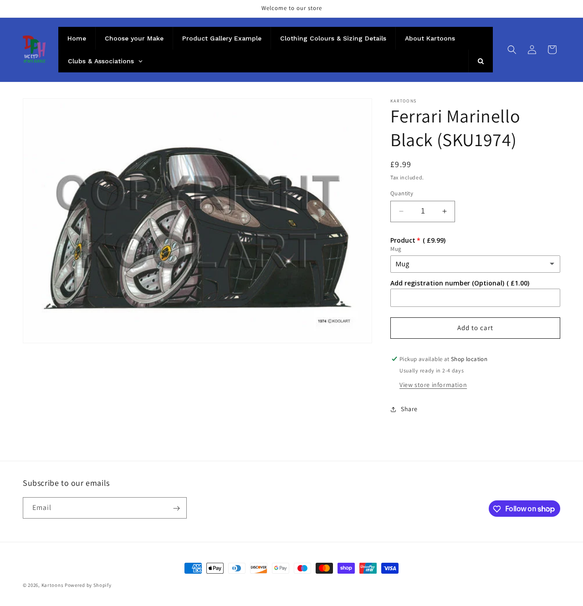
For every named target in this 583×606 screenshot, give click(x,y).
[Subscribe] (176, 508)
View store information (433, 385)
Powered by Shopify (88, 585)
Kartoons (52, 585)
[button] (512, 50)
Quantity (401, 193)
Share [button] (409, 409)
